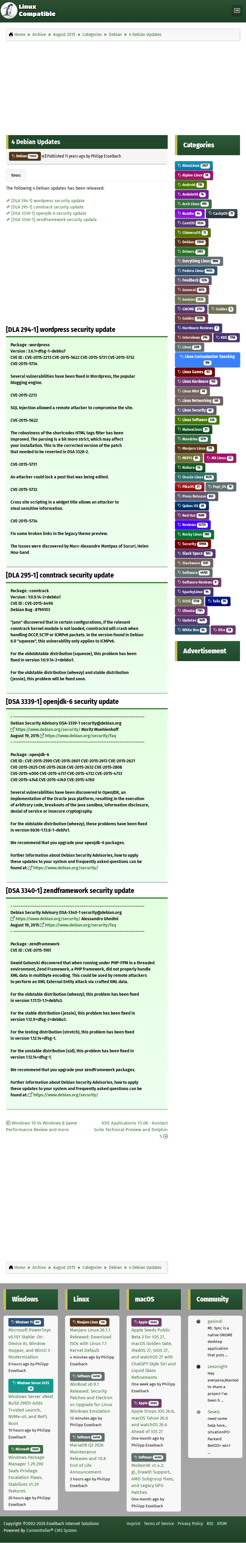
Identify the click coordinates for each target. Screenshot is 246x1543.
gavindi (215, 1321)
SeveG (214, 1411)
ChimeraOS (194, 232)
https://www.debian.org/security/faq (80, 735)
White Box (193, 630)
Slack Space (196, 553)
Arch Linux (194, 204)
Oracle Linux (197, 477)
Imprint (133, 1523)
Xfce (224, 630)
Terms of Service (159, 1523)
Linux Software (198, 420)
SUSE (190, 601)
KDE (227, 337)
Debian (25, 156)
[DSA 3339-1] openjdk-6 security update (48, 213)
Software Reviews (199, 582)
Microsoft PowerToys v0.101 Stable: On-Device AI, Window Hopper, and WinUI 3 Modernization (29, 1343)
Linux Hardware (198, 381)
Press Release (197, 496)
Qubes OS (193, 506)
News (16, 175)
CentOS (192, 223)
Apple (147, 1322)
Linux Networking (200, 400)
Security (194, 544)
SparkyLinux (195, 592)
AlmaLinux (195, 165)
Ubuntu (192, 610)
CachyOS (222, 213)
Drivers (192, 251)
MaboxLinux (194, 429)
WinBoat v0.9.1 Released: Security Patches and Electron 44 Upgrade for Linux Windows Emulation (91, 1398)
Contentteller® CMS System (51, 1530)
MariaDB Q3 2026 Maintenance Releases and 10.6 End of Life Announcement (88, 1458)
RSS (210, 1523)
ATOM (222, 1523)
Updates (193, 620)
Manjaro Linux (197, 448)
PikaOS (191, 486)
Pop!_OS (222, 486)
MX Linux (221, 458)
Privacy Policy (190, 1523)
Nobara (191, 467)
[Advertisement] (123, 86)
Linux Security (197, 410)
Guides (223, 309)
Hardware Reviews (199, 328)
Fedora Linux (197, 270)
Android (192, 184)
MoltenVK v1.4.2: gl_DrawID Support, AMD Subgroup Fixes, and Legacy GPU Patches (152, 1479)
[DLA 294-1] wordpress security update (48, 200)
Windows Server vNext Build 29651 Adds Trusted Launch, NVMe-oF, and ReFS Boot (30, 1410)
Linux (190, 347)
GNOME (192, 309)
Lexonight (217, 1366)
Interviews (194, 337)
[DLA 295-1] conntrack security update (47, 207)
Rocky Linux (195, 534)
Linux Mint (193, 391)
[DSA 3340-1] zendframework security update (54, 219)
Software (195, 572)
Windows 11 (27, 1322)
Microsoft (26, 1449)
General (193, 290)
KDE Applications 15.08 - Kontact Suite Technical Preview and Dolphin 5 (131, 1129)
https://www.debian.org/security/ (48, 729)
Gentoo (192, 299)
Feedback (194, 280)
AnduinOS (193, 194)
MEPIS (190, 458)
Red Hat (193, 515)
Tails (219, 601)
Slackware (195, 563)
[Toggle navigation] (237, 10)
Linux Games (196, 372)
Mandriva (194, 439)
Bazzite (191, 213)
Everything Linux (200, 261)
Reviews (194, 524)
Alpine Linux (195, 175)
